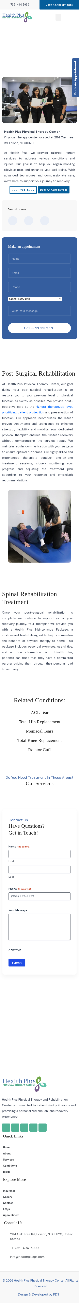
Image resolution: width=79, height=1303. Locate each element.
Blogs (6, 1171)
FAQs (6, 1209)
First (11, 861)
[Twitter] (33, 1128)
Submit (17, 962)
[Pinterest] (42, 1128)
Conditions (10, 1165)
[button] (58, 17)
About (7, 1153)
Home (17, 48)
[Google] (6, 1128)
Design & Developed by (38, 1294)
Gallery (7, 1196)
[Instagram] (24, 1128)
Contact (8, 1202)
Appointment (11, 1215)
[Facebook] (15, 1128)
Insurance (9, 1190)
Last (11, 876)
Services (8, 1159)
